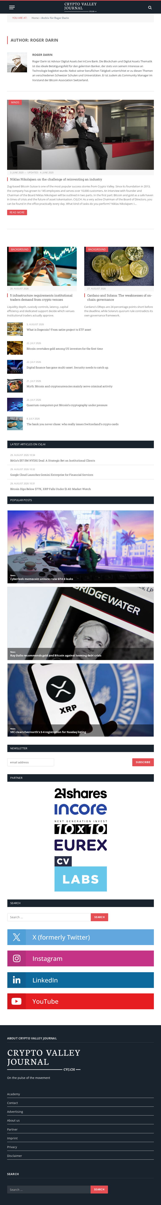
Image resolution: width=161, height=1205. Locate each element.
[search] (149, 7)
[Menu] (12, 7)
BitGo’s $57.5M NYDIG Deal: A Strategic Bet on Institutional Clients (52, 460)
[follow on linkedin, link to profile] (80, 980)
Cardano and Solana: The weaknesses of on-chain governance (119, 297)
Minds (15, 102)
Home (35, 18)
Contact (12, 1103)
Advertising (15, 1112)
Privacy (12, 1147)
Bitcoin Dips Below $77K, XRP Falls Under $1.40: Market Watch (50, 489)
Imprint (12, 1138)
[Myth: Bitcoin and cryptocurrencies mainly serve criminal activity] (15, 386)
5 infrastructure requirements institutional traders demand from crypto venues (41, 297)
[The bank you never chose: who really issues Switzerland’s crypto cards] (15, 423)
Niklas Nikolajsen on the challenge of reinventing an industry (56, 179)
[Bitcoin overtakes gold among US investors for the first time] (15, 348)
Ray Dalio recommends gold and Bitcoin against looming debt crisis (55, 655)
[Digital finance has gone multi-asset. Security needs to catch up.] (15, 367)
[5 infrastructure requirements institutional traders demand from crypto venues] (42, 266)
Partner (12, 1129)
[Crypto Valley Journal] (80, 7)
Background (20, 249)
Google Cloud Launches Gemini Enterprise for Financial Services (51, 475)
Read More (17, 212)
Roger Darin (42, 55)
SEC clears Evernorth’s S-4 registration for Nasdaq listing (48, 732)
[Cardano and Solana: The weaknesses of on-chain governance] (119, 266)
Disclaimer (14, 1156)
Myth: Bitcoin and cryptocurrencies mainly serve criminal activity (70, 386)
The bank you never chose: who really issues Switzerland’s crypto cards (72, 424)
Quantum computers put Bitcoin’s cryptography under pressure (67, 405)
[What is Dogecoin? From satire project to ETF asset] (15, 329)
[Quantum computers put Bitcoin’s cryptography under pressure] (15, 404)
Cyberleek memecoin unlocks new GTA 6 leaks (41, 579)
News (12, 575)
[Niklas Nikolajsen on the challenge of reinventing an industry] (80, 135)
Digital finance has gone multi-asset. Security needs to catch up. (68, 367)
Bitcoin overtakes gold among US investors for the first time (65, 348)
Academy (13, 1094)
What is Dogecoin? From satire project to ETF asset (59, 329)
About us (13, 1120)
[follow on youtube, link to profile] (80, 1001)
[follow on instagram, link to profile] (80, 958)
